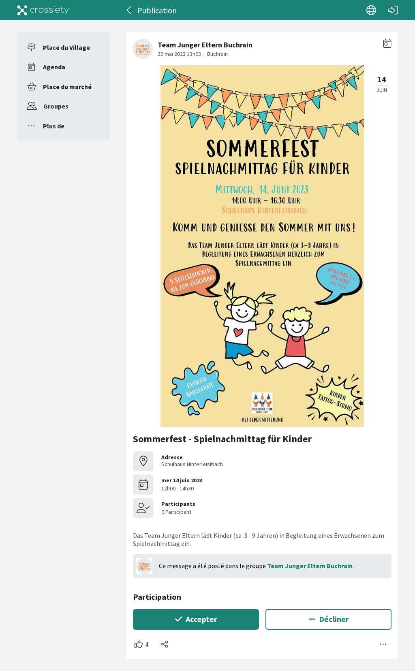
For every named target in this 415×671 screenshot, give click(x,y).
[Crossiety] (43, 10)
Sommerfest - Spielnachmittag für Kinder (222, 438)
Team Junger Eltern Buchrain (310, 566)
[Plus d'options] (383, 644)
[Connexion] (393, 10)
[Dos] (129, 10)
